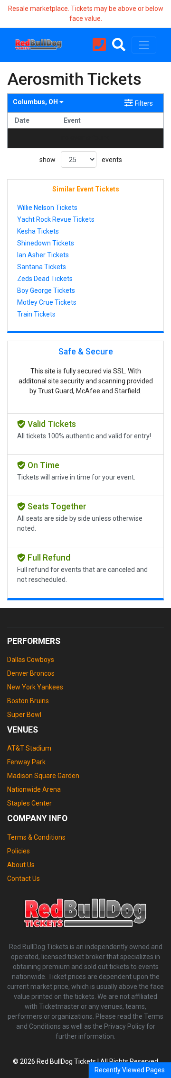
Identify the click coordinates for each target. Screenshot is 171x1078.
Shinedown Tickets (45, 243)
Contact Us (23, 878)
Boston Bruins (28, 701)
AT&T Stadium (29, 748)
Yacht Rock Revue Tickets (56, 219)
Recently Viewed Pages (130, 1070)
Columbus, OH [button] (36, 102)
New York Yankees (35, 687)
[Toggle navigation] (144, 45)
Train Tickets (36, 314)
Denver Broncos (31, 673)
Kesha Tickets (38, 231)
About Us (21, 865)
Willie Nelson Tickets (47, 207)
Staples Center (29, 803)
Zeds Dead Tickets (45, 278)
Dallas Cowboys (30, 659)
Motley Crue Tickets (46, 302)
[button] (119, 45)
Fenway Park (26, 762)
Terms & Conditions (36, 837)
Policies (18, 851)
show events (80, 159)
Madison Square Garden (43, 775)
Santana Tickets (41, 267)
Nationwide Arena (34, 789)
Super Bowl (24, 714)
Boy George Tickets (46, 290)
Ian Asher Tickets (43, 255)
